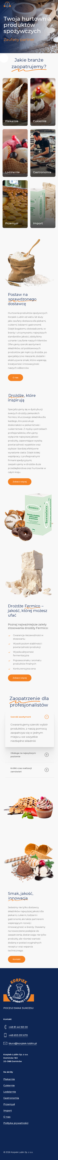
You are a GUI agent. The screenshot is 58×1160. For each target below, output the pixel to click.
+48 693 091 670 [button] (18, 1035)
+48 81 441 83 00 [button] (18, 1027)
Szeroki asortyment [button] (21, 717)
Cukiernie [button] (9, 1085)
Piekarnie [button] (9, 1079)
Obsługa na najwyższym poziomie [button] (23, 755)
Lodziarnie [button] (9, 1092)
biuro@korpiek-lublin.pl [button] (23, 1043)
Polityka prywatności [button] (15, 1123)
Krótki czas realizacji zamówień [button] (21, 770)
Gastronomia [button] (11, 1098)
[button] (52, 4)
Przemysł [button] (9, 1104)
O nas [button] (6, 1117)
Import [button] (7, 1110)
